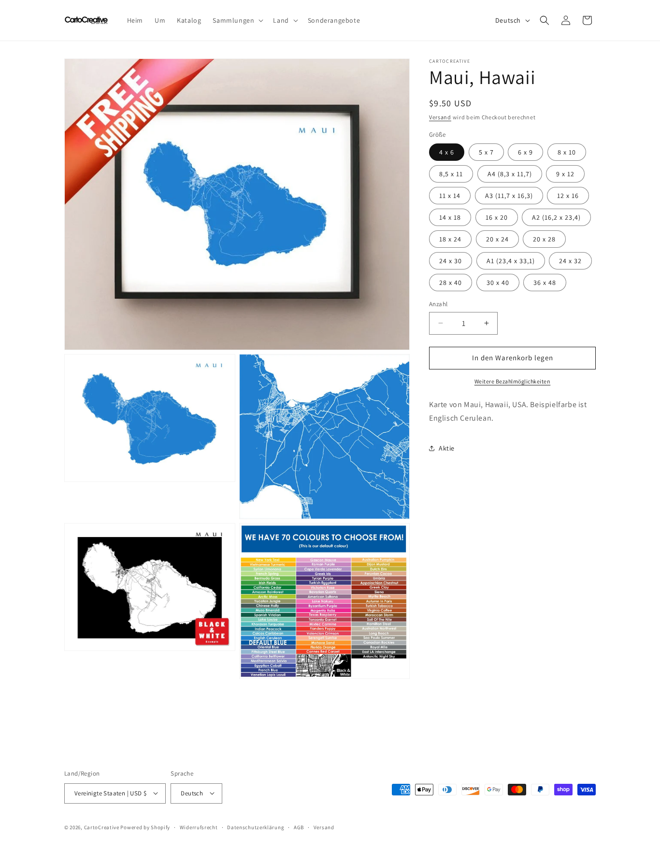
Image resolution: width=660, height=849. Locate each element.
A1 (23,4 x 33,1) (511, 260)
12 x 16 (568, 195)
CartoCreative (101, 826)
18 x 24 (450, 239)
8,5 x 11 (451, 174)
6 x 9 (525, 152)
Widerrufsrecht (199, 826)
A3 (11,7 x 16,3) (509, 195)
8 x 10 (567, 152)
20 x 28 (544, 239)
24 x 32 (570, 260)
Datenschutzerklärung (255, 826)
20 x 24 (497, 239)
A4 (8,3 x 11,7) (510, 174)
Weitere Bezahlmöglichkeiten (512, 380)
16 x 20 (497, 217)
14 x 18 (450, 217)
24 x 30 (450, 260)
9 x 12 (565, 174)
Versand (440, 117)
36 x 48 (544, 282)
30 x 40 (498, 282)
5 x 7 (486, 152)
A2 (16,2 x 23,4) (556, 217)
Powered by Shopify (145, 826)
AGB (299, 826)
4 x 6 (446, 152)
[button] (237, 20)
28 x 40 (450, 282)
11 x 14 (449, 195)
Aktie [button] (447, 447)
